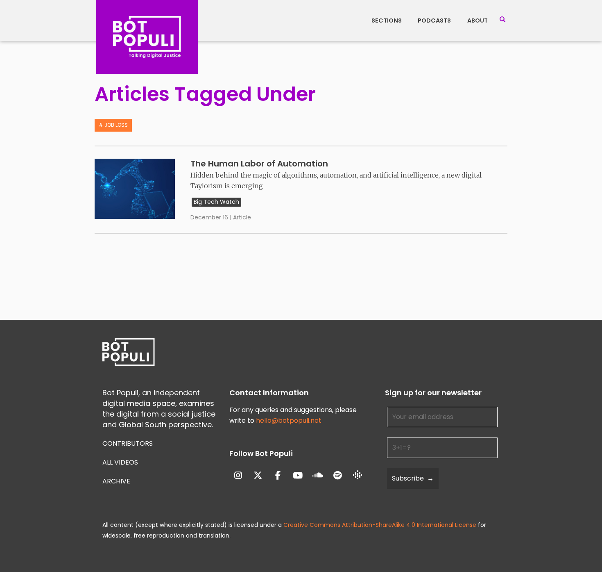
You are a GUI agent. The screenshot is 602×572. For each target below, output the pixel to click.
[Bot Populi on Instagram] (238, 475)
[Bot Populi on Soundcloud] (318, 475)
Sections (386, 20)
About (477, 20)
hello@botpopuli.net (288, 420)
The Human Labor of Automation (259, 163)
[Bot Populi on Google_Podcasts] (358, 475)
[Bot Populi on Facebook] (278, 475)
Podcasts (434, 20)
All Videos (120, 462)
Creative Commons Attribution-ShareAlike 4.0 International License (379, 525)
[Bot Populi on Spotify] (337, 475)
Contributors (127, 443)
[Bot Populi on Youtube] (298, 475)
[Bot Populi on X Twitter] (258, 475)
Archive (116, 481)
